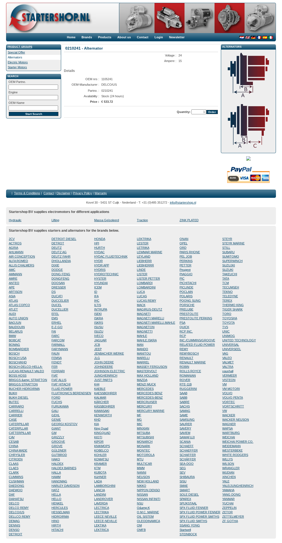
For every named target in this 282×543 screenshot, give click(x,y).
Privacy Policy (82, 193)
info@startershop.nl (183, 202)
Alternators (15, 57)
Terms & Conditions (27, 193)
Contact (49, 193)
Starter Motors (17, 67)
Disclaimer (63, 193)
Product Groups (19, 46)
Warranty (100, 193)
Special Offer (16, 52)
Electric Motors (18, 62)
